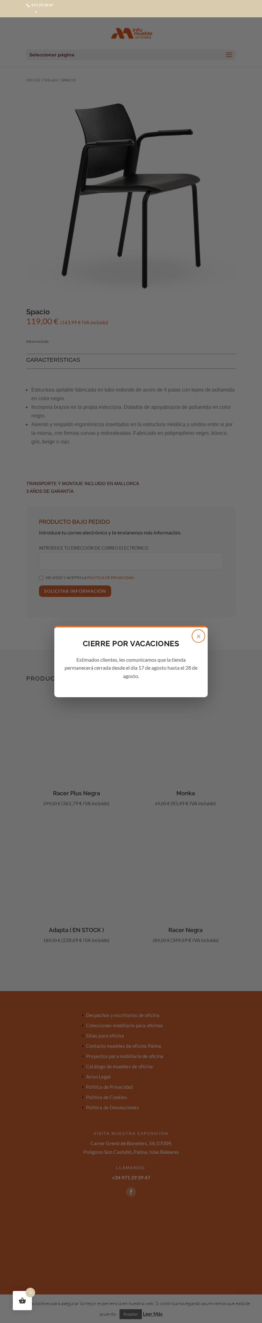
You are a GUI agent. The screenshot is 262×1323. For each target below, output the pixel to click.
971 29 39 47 (42, 5)
